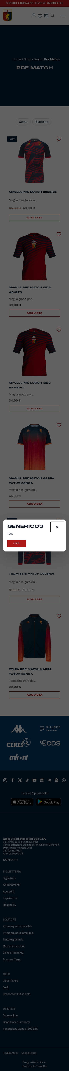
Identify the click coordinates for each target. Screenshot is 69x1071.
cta (16, 543)
